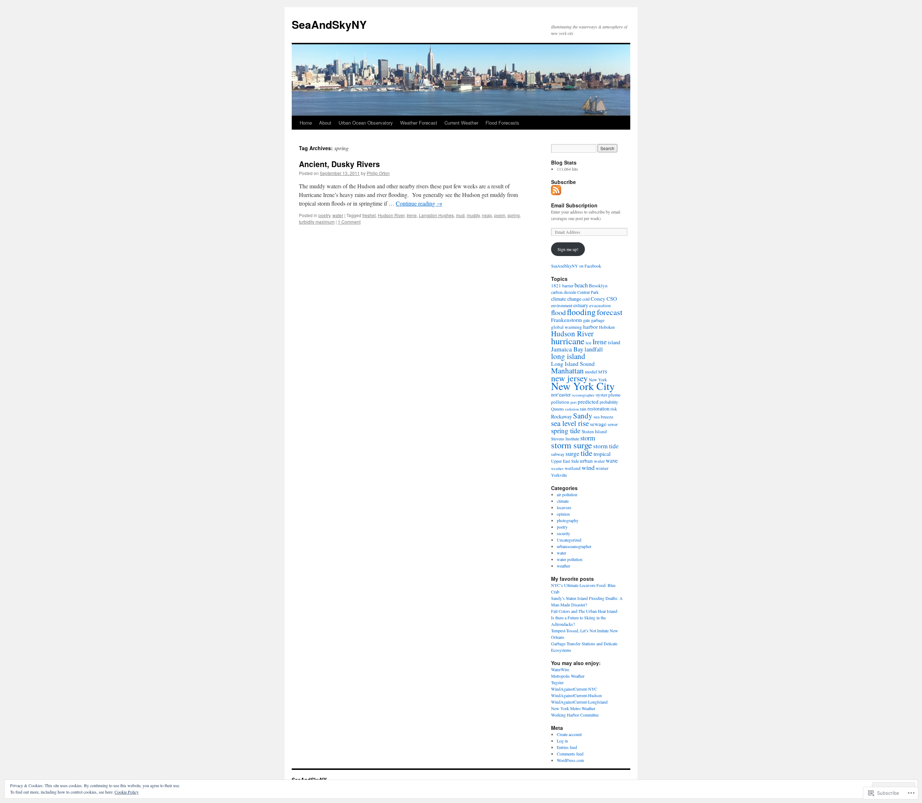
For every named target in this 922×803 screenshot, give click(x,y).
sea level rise (570, 423)
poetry (324, 215)
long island (568, 356)
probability (609, 402)
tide (586, 453)
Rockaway (561, 416)
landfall (594, 349)
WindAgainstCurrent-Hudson (576, 695)
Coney (598, 298)
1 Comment (349, 222)
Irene (412, 215)
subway (557, 454)
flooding (581, 312)
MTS (602, 371)
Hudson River (391, 215)
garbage (597, 320)
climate (563, 501)
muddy (473, 215)
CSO (612, 298)
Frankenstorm (566, 319)
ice (588, 342)
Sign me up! (568, 249)
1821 (556, 285)
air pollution (567, 494)
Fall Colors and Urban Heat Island (584, 611)
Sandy (582, 416)
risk (613, 409)
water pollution (569, 559)
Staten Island (594, 431)
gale (586, 320)
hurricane (568, 341)
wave (612, 460)
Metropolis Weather (568, 676)
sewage (598, 423)
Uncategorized (569, 540)
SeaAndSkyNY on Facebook (576, 266)
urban (586, 460)
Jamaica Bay (567, 349)
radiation (572, 409)
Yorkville (559, 475)
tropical (602, 453)
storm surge (571, 445)
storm (587, 437)
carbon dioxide (563, 292)
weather (557, 468)
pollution (560, 402)
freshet (369, 215)
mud (460, 215)
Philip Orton (378, 173)
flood (558, 312)
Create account (569, 734)
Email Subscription (574, 205)
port (573, 402)
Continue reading (419, 203)
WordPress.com (570, 760)
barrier (567, 285)
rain (583, 409)
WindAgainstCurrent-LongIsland (579, 702)
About (325, 122)
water (337, 215)
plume (614, 394)
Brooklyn (598, 285)
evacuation (600, 305)
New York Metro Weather (573, 708)
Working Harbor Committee (575, 715)
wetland (573, 468)
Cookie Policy (127, 792)
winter (602, 468)
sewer (613, 424)
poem (499, 215)
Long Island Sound (573, 363)
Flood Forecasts (502, 122)
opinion (563, 514)
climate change (566, 298)
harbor (590, 326)
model (591, 371)
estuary (580, 305)
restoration (598, 408)
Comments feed (570, 754)
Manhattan (567, 370)
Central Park (588, 292)
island (614, 342)
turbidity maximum (317, 222)
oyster (601, 394)
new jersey (569, 378)
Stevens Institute (565, 438)
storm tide (606, 446)
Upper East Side (565, 461)
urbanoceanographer (574, 546)
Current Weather (461, 122)
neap (487, 215)
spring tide (566, 430)
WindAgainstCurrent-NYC (574, 689)
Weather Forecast (418, 122)
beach (581, 285)
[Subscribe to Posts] (556, 192)
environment (561, 305)
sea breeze (603, 416)
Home (306, 122)
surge (572, 453)
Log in (562, 741)
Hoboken (607, 327)
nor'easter (561, 394)
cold (586, 299)
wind (588, 467)
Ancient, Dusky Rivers (339, 163)
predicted (588, 401)
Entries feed (567, 747)
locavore (564, 507)
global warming (566, 327)
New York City (583, 386)
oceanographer (583, 395)
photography (567, 520)
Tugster (557, 682)
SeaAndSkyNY (329, 24)
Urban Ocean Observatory (366, 122)
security (563, 533)
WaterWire (560, 669)
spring (513, 215)
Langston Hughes (436, 215)
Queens (557, 409)
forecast (609, 311)
